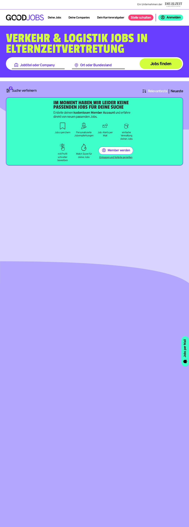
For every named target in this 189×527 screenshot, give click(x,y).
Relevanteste (157, 91)
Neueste (177, 91)
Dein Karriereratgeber (110, 18)
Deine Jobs (54, 18)
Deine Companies (79, 18)
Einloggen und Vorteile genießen (116, 157)
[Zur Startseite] (25, 17)
